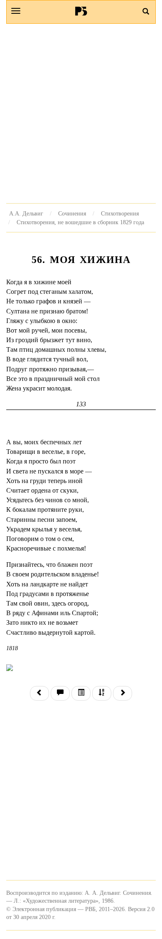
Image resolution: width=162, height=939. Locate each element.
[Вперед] (122, 693)
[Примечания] (60, 693)
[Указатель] (101, 693)
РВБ (81, 10)
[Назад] (39, 693)
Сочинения (72, 213)
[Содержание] (81, 693)
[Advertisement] (81, 113)
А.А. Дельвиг (26, 213)
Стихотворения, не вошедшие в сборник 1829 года (80, 222)
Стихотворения (120, 213)
